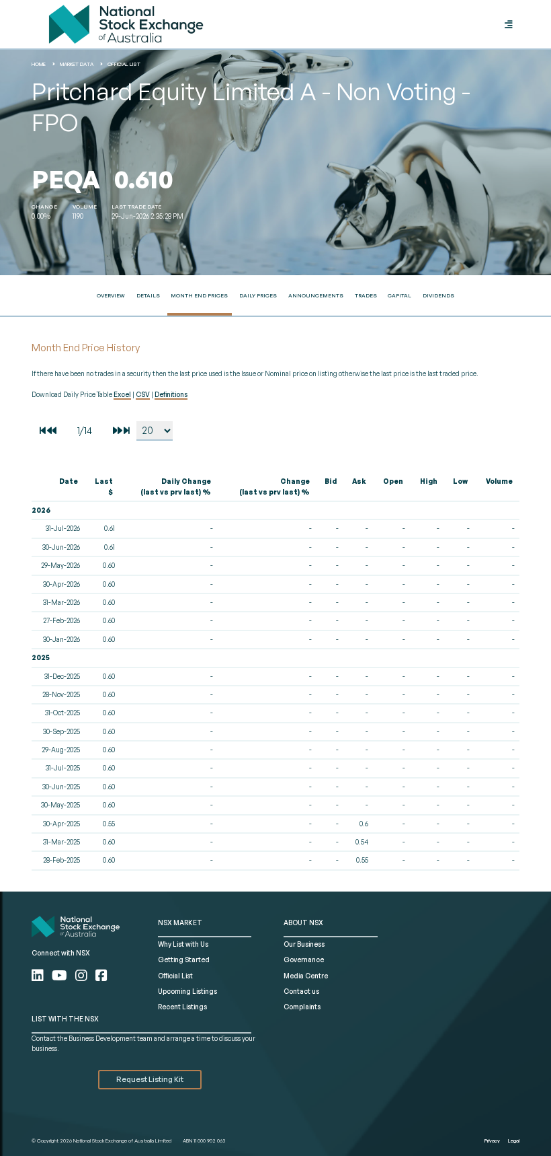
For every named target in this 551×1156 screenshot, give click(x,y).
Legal (513, 1140)
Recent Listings (182, 1007)
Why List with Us (183, 944)
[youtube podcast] (61, 975)
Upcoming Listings (187, 991)
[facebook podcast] (101, 975)
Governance (304, 959)
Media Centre (306, 976)
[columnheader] (58, 487)
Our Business (304, 944)
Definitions (171, 394)
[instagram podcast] (82, 975)
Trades (366, 295)
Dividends (438, 295)
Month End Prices (199, 295)
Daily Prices (258, 295)
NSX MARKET (180, 922)
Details (148, 295)
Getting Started (184, 959)
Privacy (492, 1140)
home (39, 64)
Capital (399, 295)
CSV (143, 394)
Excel (122, 394)
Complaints (302, 1007)
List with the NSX (65, 1019)
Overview (111, 295)
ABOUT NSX (303, 922)
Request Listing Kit (149, 1079)
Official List (124, 64)
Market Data (76, 64)
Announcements (315, 295)
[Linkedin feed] (39, 975)
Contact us (301, 991)
